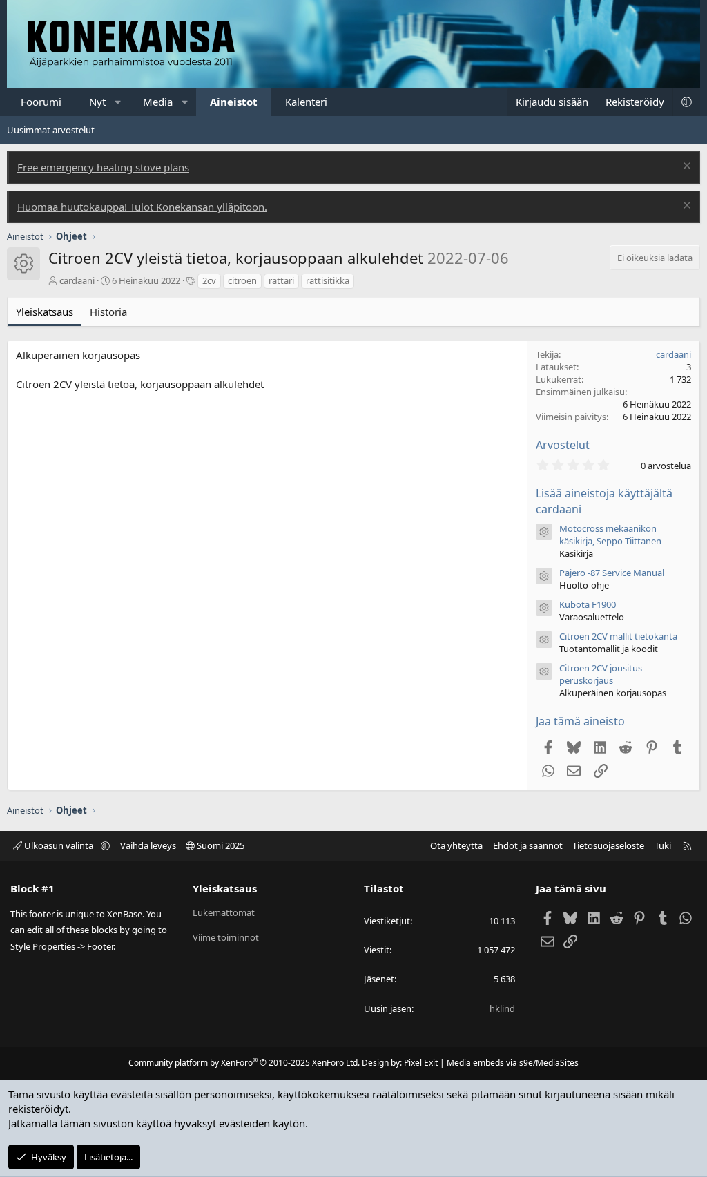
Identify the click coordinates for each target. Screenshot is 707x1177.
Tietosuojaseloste (608, 845)
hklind (502, 1008)
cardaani (77, 280)
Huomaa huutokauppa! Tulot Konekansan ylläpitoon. (142, 206)
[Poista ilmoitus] (685, 167)
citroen (242, 280)
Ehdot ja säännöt (528, 845)
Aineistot (234, 101)
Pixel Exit (421, 1063)
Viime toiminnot (226, 937)
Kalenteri (306, 101)
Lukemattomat (224, 912)
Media (158, 101)
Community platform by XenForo (244, 1063)
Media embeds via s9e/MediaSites (513, 1063)
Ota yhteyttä (456, 845)
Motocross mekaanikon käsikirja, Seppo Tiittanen (610, 534)
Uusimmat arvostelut (51, 130)
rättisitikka (327, 280)
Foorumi (41, 101)
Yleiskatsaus (44, 311)
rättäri (281, 280)
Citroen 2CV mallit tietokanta (618, 636)
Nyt (97, 101)
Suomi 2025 (219, 845)
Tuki (663, 845)
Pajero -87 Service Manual (611, 572)
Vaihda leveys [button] (148, 845)
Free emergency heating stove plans (103, 167)
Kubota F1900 (587, 604)
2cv (209, 280)
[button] (118, 102)
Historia (108, 311)
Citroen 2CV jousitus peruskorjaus (600, 674)
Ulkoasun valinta (58, 845)
